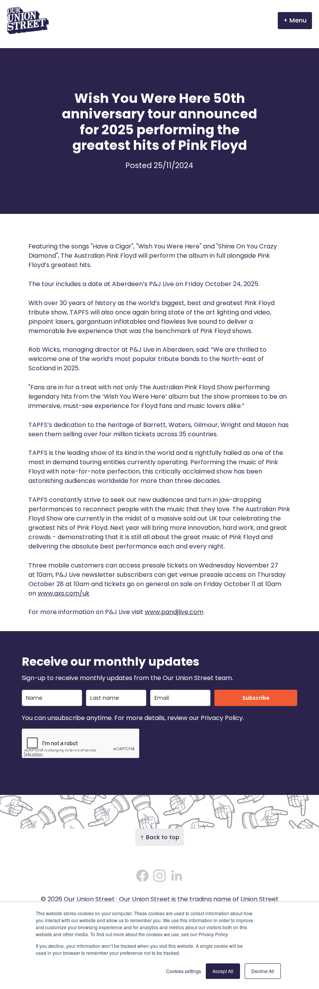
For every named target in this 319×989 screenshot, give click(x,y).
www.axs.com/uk (63, 593)
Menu (298, 20)
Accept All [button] (222, 971)
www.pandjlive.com (174, 611)
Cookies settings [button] (183, 971)
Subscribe (256, 697)
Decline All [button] (262, 971)
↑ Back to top (159, 837)
